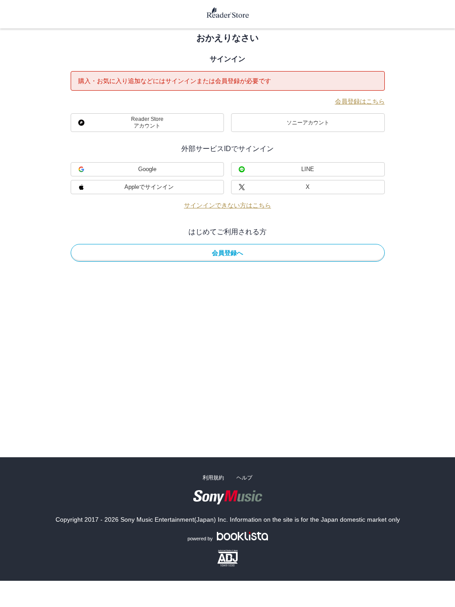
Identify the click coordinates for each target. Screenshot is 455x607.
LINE (307, 169)
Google (147, 169)
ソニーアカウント (308, 123)
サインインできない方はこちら (227, 205)
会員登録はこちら (360, 101)
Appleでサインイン (149, 187)
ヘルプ (244, 478)
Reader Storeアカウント (147, 122)
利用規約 (213, 478)
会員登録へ (227, 252)
